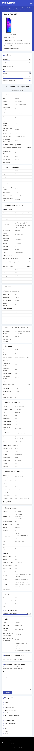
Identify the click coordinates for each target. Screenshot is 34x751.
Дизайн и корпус (9, 707)
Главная (5, 8)
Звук (6, 728)
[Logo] (9, 3)
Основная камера (9, 720)
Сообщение (6, 677)
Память (7, 712)
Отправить (7, 692)
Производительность (10, 710)
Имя (4, 671)
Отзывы (7, 733)
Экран (6, 705)
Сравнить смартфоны (15, 8)
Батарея (7, 718)
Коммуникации (9, 725)
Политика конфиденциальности (10, 742)
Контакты (10, 740)
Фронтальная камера (10, 723)
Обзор (6, 702)
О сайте (4, 740)
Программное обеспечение (12, 715)
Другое (7, 731)
